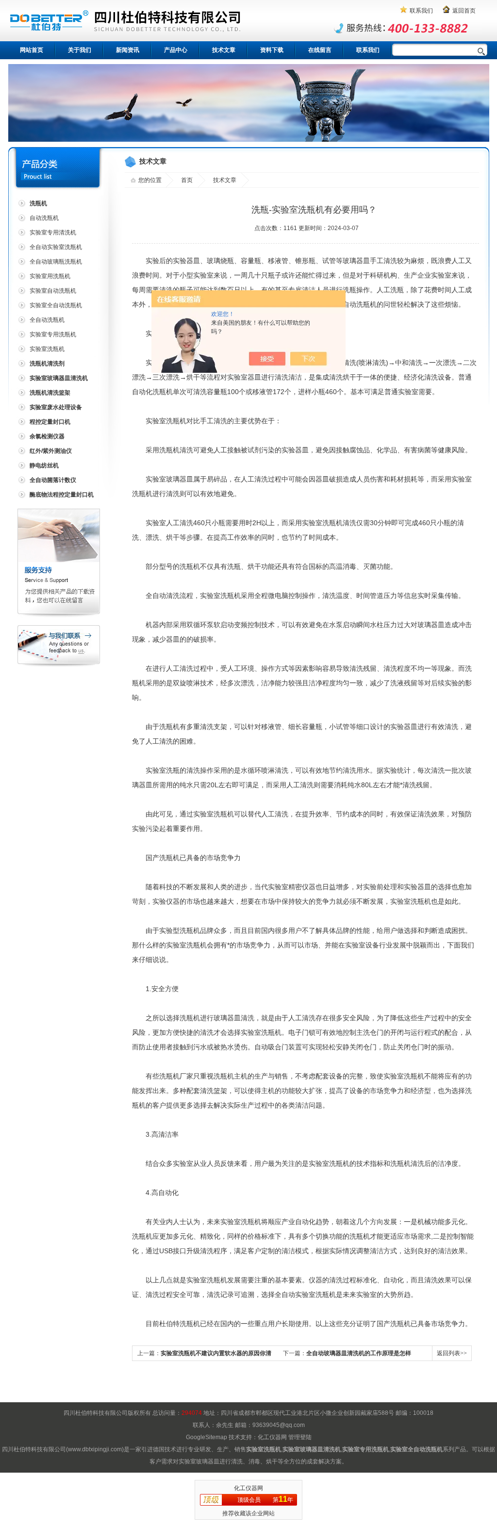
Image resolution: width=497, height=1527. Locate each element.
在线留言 (319, 50)
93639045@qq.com (278, 1425)
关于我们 (79, 50)
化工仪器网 (272, 1437)
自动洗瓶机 (44, 218)
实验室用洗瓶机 (50, 276)
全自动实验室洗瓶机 (56, 247)
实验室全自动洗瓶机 (56, 305)
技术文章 (223, 50)
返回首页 (464, 10)
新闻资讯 (127, 50)
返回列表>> (452, 1353)
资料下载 (271, 50)
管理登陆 (300, 1437)
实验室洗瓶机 (47, 349)
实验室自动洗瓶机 (53, 290)
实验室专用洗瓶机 (53, 334)
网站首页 (31, 50)
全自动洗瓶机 (47, 319)
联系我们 (421, 10)
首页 (187, 180)
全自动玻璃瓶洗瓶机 (56, 261)
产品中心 (175, 50)
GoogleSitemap (206, 1437)
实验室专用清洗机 (53, 232)
